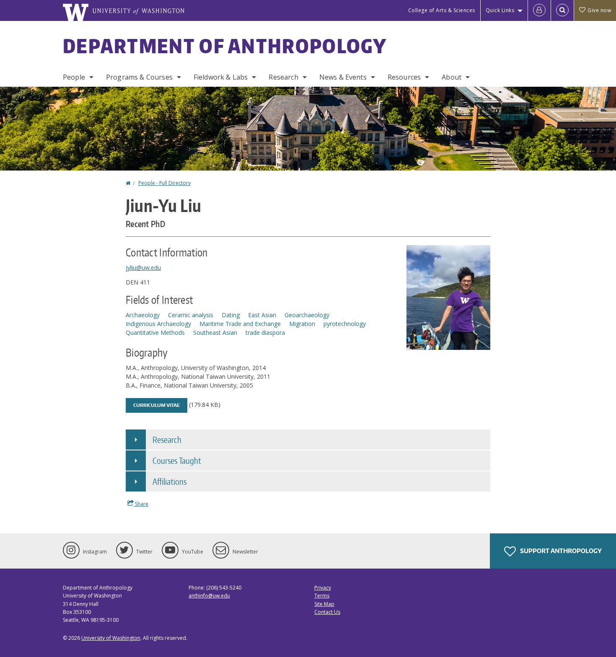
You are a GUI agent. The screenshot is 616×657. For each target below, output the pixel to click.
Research (283, 77)
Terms (321, 595)
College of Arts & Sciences (441, 10)
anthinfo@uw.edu (209, 595)
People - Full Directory (164, 182)
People (74, 77)
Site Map (324, 604)
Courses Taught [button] (177, 460)
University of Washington (110, 637)
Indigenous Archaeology (158, 324)
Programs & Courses (139, 77)
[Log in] (539, 10)
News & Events (343, 77)
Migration (302, 324)
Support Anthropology (560, 550)
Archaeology (143, 315)
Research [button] (167, 439)
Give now (599, 10)
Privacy (322, 587)
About (451, 77)
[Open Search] (562, 10)
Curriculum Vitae (156, 405)
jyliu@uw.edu (143, 268)
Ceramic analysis (190, 315)
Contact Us (327, 612)
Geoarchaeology (307, 315)
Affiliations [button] (169, 481)
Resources (404, 77)
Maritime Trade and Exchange (240, 324)
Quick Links (500, 10)
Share (141, 503)
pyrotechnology (345, 324)
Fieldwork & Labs (221, 77)
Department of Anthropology (225, 45)
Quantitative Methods (155, 332)
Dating (231, 315)
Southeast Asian (215, 332)
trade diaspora (265, 332)
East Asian (262, 315)
